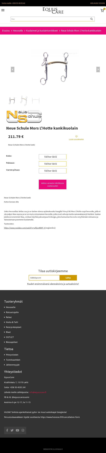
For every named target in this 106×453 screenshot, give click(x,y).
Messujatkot (12, 342)
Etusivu (6, 30)
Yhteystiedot (12, 354)
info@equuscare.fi (37, 392)
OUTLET (10, 337)
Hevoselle (10, 307)
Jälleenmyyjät (13, 364)
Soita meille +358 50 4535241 (13, 3)
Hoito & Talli (12, 322)
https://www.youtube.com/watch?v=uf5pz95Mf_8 (24, 228)
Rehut (9, 317)
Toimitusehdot (13, 359)
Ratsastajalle (12, 312)
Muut (8, 332)
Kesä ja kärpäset (13, 327)
